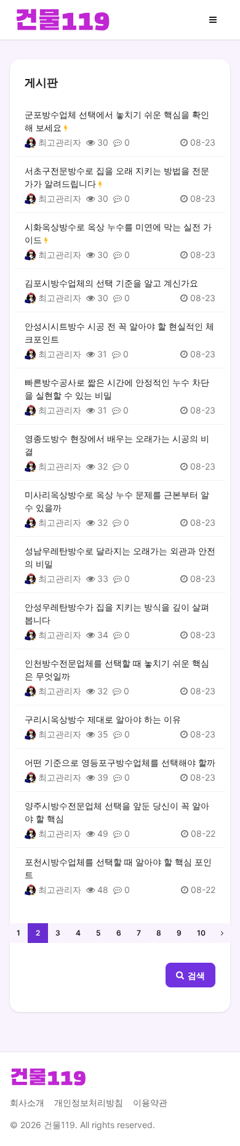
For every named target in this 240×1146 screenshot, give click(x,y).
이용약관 (150, 1102)
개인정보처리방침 (88, 1102)
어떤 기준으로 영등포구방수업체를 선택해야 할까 (120, 762)
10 (201, 932)
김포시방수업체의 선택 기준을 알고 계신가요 (111, 283)
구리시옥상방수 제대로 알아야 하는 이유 (103, 719)
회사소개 (27, 1102)
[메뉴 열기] (213, 19)
